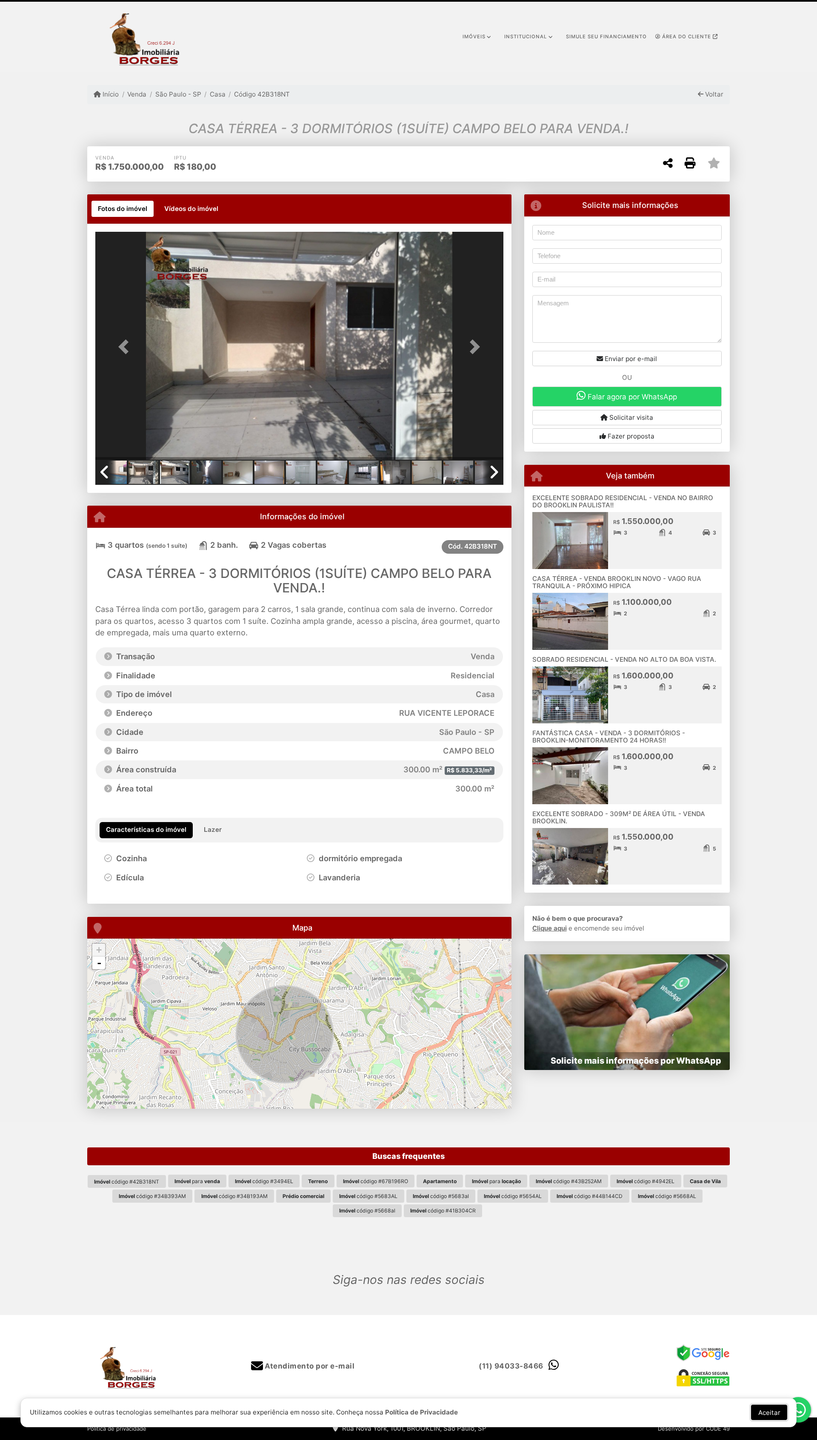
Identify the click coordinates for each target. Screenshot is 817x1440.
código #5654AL (513, 1196)
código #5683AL (368, 1196)
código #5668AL (667, 1196)
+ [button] (99, 950)
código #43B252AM (569, 1181)
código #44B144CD (590, 1196)
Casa (218, 94)
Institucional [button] (525, 37)
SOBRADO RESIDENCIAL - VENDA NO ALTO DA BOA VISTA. (624, 659)
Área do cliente (686, 37)
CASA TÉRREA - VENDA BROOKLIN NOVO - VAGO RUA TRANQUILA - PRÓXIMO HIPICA (616, 582)
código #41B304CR (443, 1210)
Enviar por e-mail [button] (630, 359)
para (197, 1181)
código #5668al (367, 1210)
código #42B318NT (126, 1181)
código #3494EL (264, 1181)
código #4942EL (645, 1181)
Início (110, 94)
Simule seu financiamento (606, 37)
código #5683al (441, 1196)
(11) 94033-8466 (511, 1366)
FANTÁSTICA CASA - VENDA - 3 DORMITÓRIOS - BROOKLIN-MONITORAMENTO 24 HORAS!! (608, 736)
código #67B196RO (375, 1181)
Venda (136, 94)
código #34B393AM (152, 1196)
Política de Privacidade (421, 1412)
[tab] (122, 209)
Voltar (713, 94)
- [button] (99, 963)
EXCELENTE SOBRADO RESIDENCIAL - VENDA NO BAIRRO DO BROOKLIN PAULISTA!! (622, 501)
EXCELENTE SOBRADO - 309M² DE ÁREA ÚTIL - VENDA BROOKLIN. (618, 817)
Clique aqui (549, 928)
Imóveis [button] (474, 37)
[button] (126, 346)
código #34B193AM (234, 1196)
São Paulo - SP (178, 94)
